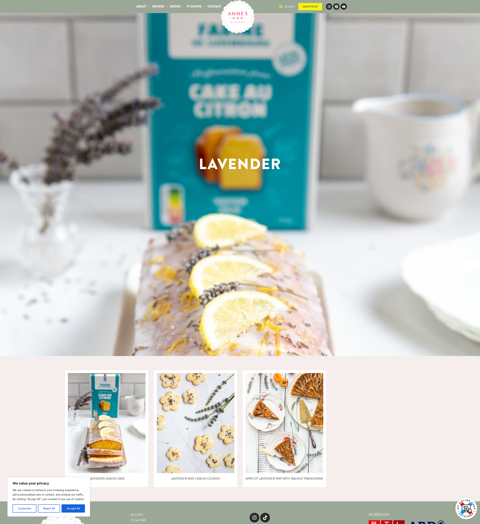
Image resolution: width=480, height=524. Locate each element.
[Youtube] (343, 6)
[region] (49, 497)
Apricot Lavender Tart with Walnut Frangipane (284, 478)
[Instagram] (329, 6)
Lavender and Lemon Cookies (195, 478)
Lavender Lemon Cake (107, 478)
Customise (24, 508)
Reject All (49, 508)
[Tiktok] (265, 518)
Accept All (73, 508)
